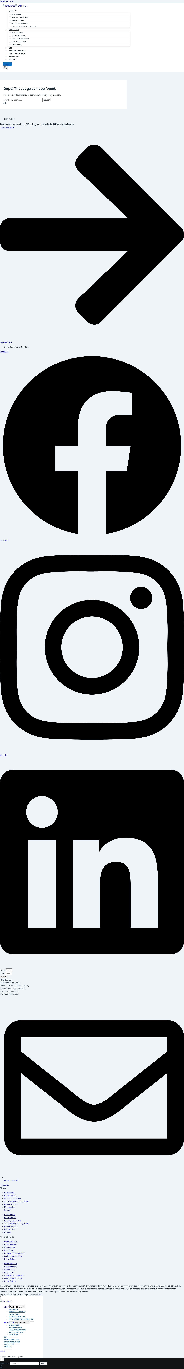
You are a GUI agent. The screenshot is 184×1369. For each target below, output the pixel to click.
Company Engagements (14, 1253)
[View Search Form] (5, 67)
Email (2, 974)
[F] (40, 1295)
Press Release (10, 1244)
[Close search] (2, 1359)
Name (3, 970)
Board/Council (18, 20)
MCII (10, 48)
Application (17, 45)
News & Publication (17, 53)
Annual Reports (10, 1204)
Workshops (9, 1250)
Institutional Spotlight (13, 1256)
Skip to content (6, 1)
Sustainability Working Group (24, 26)
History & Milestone (20, 17)
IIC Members (9, 1193)
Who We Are (16, 14)
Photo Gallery (10, 1259)
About (6, 1307)
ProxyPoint (14, 56)
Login (7, 64)
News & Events (10, 1242)
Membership (9, 1207)
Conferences (9, 1247)
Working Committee (20, 23)
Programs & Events (17, 51)
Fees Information (19, 42)
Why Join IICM (17, 33)
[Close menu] (0, 1298)
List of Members (18, 36)
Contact (13, 59)
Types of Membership (20, 39)
